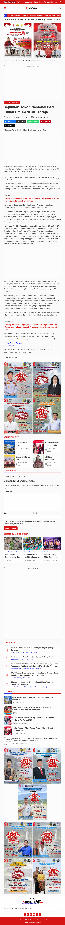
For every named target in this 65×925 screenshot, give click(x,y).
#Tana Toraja (41, 20)
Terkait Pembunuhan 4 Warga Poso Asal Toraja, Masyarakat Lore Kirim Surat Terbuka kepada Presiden (32, 199)
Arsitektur (25, 15)
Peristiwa (20, 659)
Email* (35, 513)
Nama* (6, 513)
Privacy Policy (19, 908)
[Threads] (31, 914)
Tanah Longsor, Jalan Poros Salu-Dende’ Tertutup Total (32, 657)
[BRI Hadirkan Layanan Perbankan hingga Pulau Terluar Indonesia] (9, 447)
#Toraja (20, 20)
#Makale (60, 20)
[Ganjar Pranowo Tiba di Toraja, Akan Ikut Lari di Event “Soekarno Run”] (38, 447)
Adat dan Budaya (14, 15)
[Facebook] (25, 914)
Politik (19, 678)
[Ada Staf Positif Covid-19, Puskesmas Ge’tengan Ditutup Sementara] (32, 543)
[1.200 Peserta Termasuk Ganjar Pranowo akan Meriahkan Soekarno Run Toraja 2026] (8, 720)
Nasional (7, 102)
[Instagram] (28, 914)
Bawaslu (40, 15)
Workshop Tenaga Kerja (23, 352)
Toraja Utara (28, 659)
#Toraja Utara (30, 20)
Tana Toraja (35, 552)
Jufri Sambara (31, 349)
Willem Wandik (9, 352)
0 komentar (37, 117)
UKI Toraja (50, 349)
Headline (27, 552)
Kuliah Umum (41, 349)
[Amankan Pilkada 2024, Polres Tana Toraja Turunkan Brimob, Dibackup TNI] (13, 543)
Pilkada (7, 552)
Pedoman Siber (9, 908)
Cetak (48, 117)
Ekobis (13, 652)
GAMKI (22, 349)
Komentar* (8, 492)
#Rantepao (51, 20)
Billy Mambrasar (13, 349)
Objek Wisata (34, 687)
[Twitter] (37, 914)
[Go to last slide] (58, 534)
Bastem (33, 15)
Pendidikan (15, 102)
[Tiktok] (40, 914)
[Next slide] (60, 534)
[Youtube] (34, 914)
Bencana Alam (50, 15)
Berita (59, 15)
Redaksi (28, 908)
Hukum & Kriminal (50, 552)
